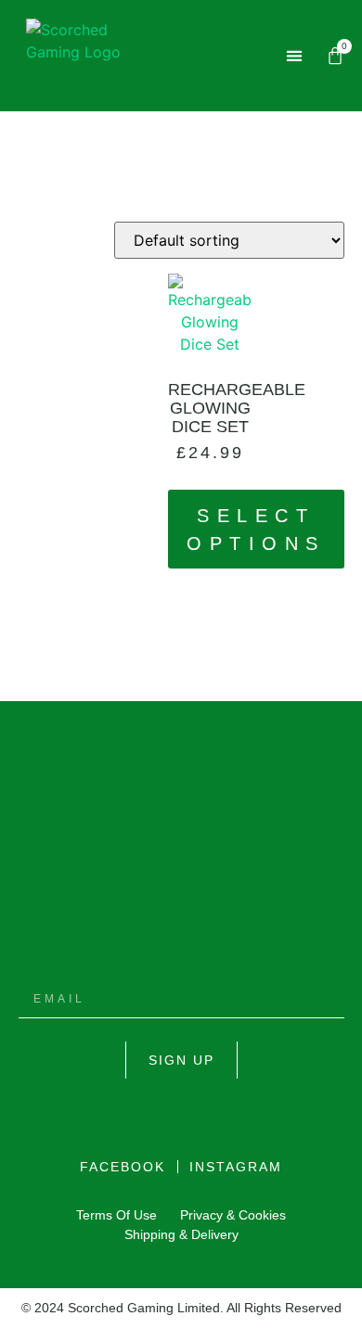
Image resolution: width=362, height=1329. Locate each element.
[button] (294, 56)
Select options (256, 529)
